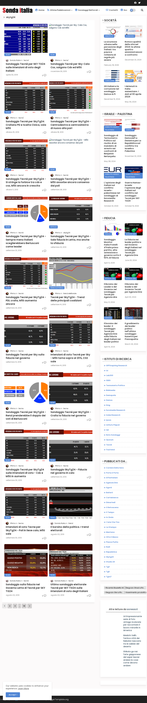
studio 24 (110, 562)
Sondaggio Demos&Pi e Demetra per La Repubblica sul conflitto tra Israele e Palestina (133, 143)
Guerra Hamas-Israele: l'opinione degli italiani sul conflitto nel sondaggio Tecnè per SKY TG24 (133, 191)
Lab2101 (109, 375)
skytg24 (110, 557)
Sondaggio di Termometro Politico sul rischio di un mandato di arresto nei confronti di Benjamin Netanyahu (111, 146)
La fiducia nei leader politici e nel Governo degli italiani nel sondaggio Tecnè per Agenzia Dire (133, 247)
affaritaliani (112, 477)
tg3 (108, 567)
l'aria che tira (112, 522)
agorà (109, 487)
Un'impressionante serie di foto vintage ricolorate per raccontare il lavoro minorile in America (132, 623)
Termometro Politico (115, 385)
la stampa (111, 527)
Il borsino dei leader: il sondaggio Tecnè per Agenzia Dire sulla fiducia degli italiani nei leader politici (112, 332)
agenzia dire (112, 482)
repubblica (111, 552)
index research (113, 415)
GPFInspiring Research (116, 365)
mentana (110, 532)
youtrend (110, 449)
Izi (107, 370)
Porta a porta (112, 473)
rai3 (108, 547)
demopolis (111, 395)
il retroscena (112, 507)
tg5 (108, 571)
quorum (109, 440)
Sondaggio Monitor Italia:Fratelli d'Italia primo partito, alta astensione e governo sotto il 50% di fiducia (112, 248)
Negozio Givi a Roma (115, 592)
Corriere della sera (115, 468)
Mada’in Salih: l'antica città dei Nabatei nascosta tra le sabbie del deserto (132, 641)
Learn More (23, 688)
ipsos (108, 420)
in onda (109, 517)
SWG (108, 380)
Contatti (113, 10)
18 (24, 606)
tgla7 (109, 576)
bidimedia (110, 390)
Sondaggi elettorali (88, 10)
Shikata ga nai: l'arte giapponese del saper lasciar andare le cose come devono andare (132, 658)
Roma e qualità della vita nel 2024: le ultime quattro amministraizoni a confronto (133, 48)
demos (109, 400)
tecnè (109, 445)
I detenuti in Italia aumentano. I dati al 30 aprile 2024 (133, 91)
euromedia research (115, 410)
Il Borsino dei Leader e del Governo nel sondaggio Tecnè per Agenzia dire (110, 290)
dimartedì (110, 502)
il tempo (110, 512)
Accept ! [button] (13, 694)
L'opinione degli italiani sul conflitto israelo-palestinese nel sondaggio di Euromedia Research (112, 191)
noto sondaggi (113, 435)
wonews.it (132, 609)
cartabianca (112, 497)
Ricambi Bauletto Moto (116, 587)
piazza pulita (112, 542)
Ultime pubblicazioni (60, 10)
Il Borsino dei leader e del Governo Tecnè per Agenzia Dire (133, 288)
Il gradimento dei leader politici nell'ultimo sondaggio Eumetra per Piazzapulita (132, 331)
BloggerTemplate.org (57, 699)
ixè (107, 430)
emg (108, 405)
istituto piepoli (113, 425)
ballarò (109, 492)
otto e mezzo (112, 537)
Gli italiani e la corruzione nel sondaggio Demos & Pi (111, 90)
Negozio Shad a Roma (136, 587)
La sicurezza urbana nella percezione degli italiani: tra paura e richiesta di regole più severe (113, 50)
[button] (142, 10)
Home (41, 10)
